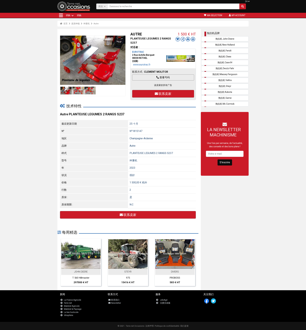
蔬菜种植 (75, 23)
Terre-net (68, 303)
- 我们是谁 (184, 326)
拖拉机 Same (225, 98)
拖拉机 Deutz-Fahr (225, 68)
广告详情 (82, 265)
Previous (63, 60)
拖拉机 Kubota (225, 92)
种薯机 (87, 23)
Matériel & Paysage (72, 309)
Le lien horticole (71, 312)
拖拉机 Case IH (225, 62)
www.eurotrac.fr (141, 64)
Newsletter (116, 303)
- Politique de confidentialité (166, 326)
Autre (96, 23)
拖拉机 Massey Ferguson (224, 74)
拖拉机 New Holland (225, 44)
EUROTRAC (138, 52)
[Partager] (183, 39)
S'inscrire (225, 162)
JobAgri (164, 300)
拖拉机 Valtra (225, 80)
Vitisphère (68, 315)
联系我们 (115, 300)
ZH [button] (246, 1)
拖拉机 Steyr (225, 86)
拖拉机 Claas (225, 56)
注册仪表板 (165, 303)
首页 (65, 23)
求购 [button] (68, 15)
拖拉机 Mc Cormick (224, 104)
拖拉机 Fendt (225, 50)
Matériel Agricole (72, 306)
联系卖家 (165, 94)
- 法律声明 (149, 326)
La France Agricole (72, 300)
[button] (61, 15)
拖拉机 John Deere (224, 39)
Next (122, 60)
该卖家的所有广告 (163, 85)
